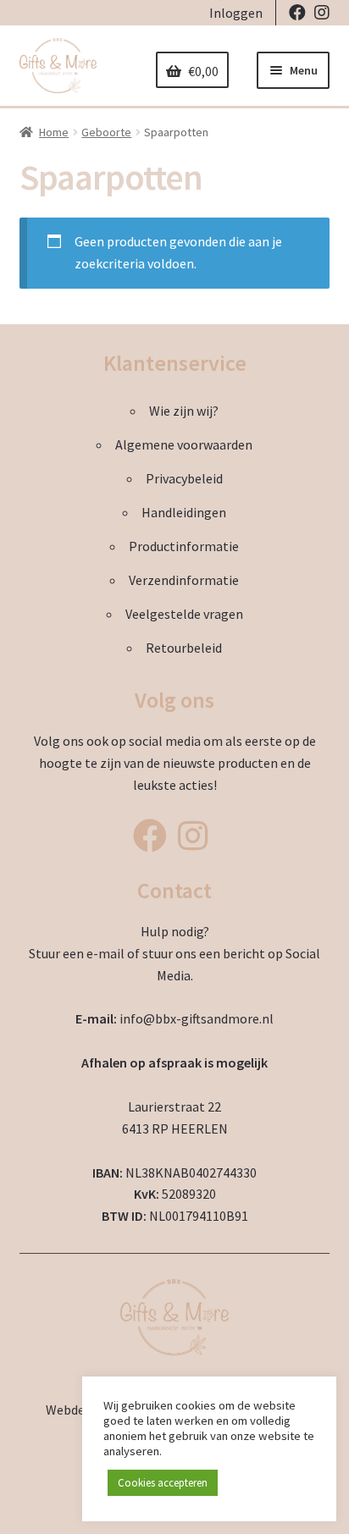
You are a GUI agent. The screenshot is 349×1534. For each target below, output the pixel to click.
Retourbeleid (184, 647)
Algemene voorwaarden (183, 444)
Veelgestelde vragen (184, 613)
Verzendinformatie (184, 579)
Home (54, 132)
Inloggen (236, 12)
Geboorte (106, 132)
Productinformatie (184, 546)
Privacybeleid (184, 478)
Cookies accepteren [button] (163, 1483)
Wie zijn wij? (184, 410)
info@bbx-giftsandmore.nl (196, 1018)
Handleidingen (183, 512)
